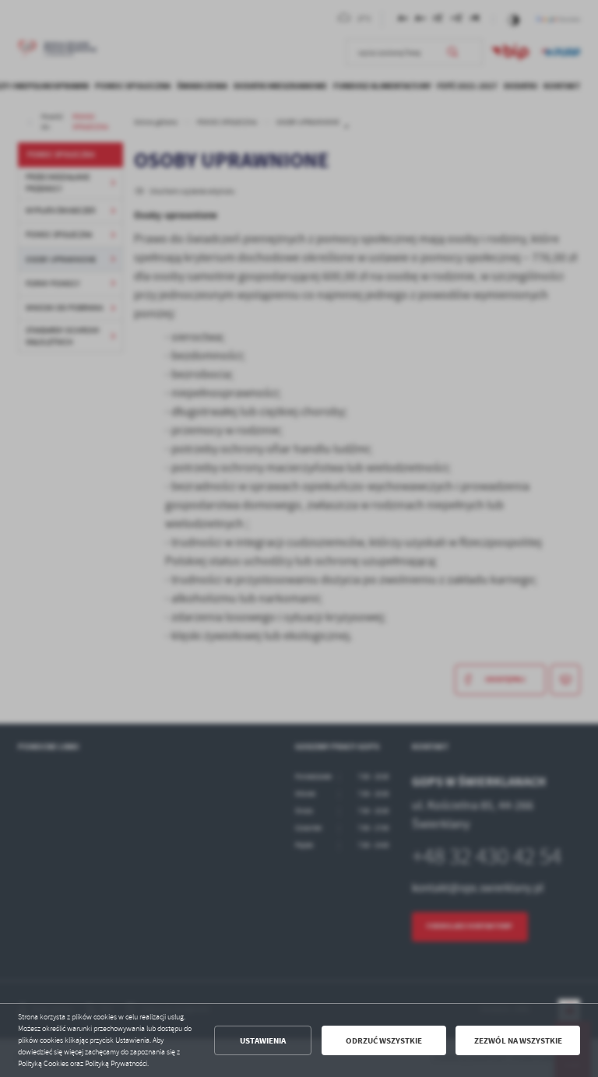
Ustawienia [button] (263, 1041)
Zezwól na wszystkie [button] (518, 1041)
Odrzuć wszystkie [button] (384, 1041)
